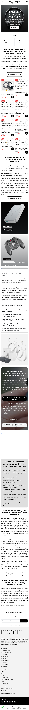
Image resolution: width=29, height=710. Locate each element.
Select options (12, 97)
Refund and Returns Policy (7, 679)
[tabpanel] (14, 19)
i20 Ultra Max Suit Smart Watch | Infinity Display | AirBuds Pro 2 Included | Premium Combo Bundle (21, 131)
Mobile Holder (4, 656)
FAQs (2, 681)
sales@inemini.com (8, 690)
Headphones (4, 654)
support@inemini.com (9, 693)
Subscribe (23, 621)
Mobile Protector (5, 660)
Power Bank (4, 662)
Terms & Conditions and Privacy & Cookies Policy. (17, 624)
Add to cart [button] (26, 94)
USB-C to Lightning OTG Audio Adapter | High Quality (7, 146)
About (2, 673)
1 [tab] (13, 35)
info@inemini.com (8, 688)
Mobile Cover (4, 658)
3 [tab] (15, 35)
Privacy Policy (4, 677)
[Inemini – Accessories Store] (14, 2)
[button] (26, 2)
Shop (2, 671)
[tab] (14, 398)
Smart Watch (4, 666)
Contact (3, 675)
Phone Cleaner (4, 664)
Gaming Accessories (6, 652)
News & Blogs (4, 683)
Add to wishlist (12, 80)
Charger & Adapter (5, 650)
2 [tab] (14, 35)
